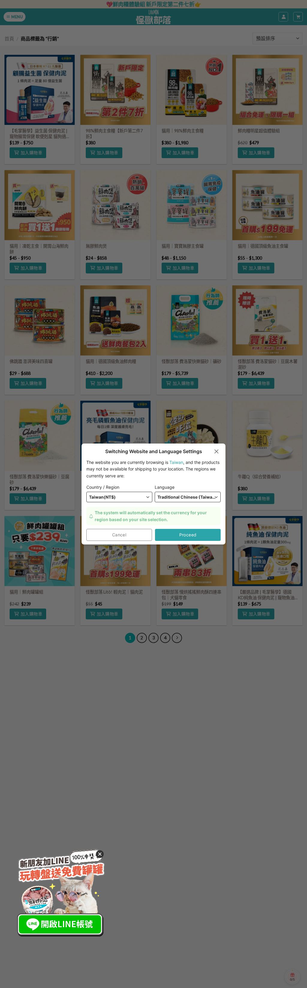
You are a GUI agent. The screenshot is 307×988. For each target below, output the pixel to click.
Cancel (119, 534)
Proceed (188, 534)
